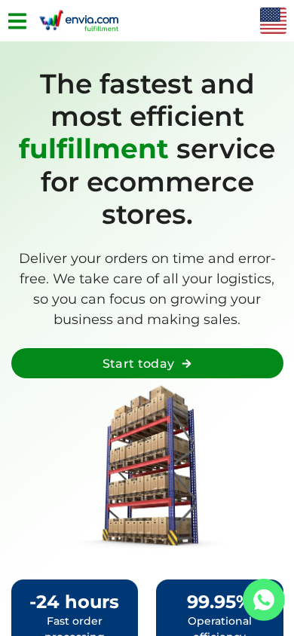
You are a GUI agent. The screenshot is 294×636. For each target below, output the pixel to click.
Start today (139, 363)
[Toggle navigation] (17, 21)
